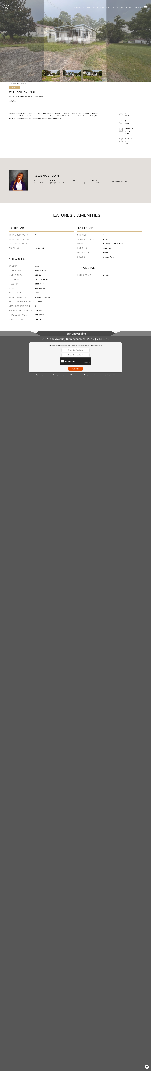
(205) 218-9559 (57, 183)
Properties (79, 7)
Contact (137, 7)
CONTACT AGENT (119, 182)
